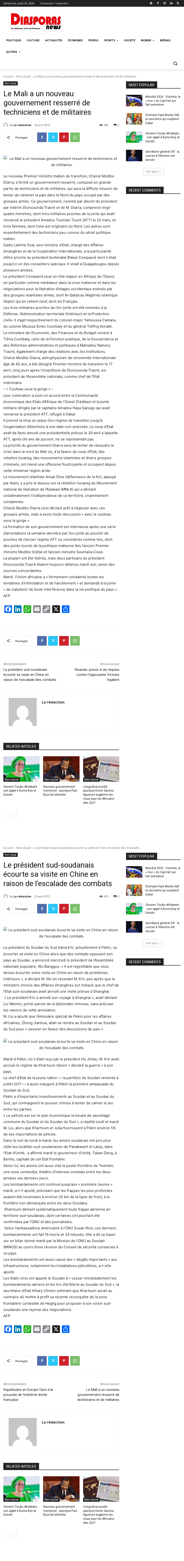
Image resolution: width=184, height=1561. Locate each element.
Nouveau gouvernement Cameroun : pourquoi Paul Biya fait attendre (60, 791)
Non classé (23, 76)
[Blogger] (151, 3)
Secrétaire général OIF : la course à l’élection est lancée (162, 156)
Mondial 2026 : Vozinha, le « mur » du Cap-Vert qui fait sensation (162, 101)
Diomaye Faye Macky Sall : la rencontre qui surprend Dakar (162, 119)
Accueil (8, 76)
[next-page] (14, 814)
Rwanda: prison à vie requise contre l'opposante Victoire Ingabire (97, 674)
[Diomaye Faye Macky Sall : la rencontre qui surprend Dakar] (134, 119)
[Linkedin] (171, 3)
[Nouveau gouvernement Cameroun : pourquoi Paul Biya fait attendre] (61, 769)
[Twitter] (178, 3)
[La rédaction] (6, 125)
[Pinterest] (64, 137)
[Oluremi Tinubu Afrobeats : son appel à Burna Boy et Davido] (21, 769)
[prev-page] (6, 814)
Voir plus (152, 171)
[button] (175, 63)
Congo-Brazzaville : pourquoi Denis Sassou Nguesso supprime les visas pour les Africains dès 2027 (98, 795)
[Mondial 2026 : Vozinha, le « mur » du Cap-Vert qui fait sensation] (134, 100)
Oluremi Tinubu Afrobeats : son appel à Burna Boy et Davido (21, 791)
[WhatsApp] (75, 137)
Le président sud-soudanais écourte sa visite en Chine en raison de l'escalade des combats (29, 674)
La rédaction (22, 125)
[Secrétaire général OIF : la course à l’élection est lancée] (134, 155)
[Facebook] (158, 3)
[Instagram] (164, 3)
